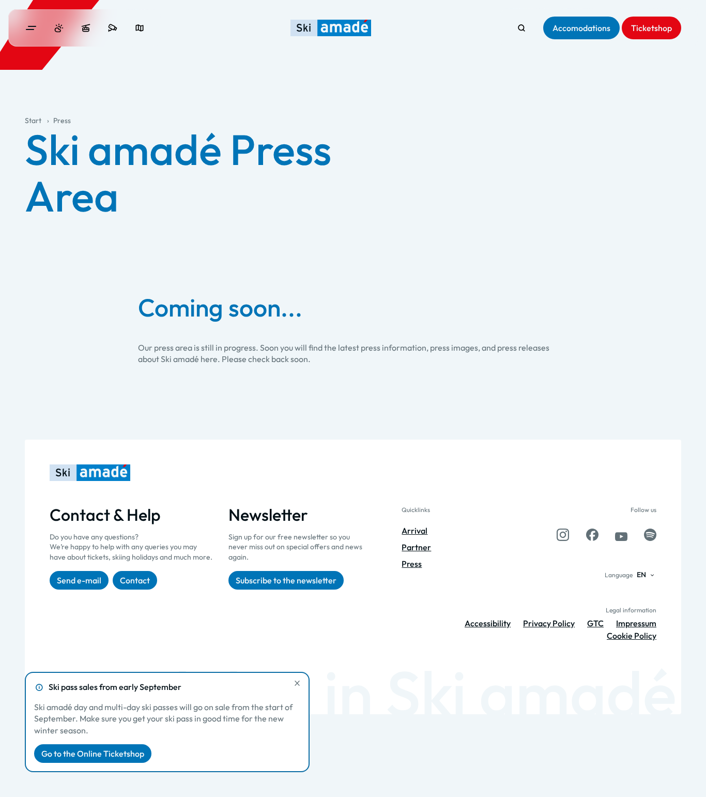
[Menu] (31, 28)
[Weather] (59, 28)
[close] (297, 683)
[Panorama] (139, 28)
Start (33, 120)
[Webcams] (113, 28)
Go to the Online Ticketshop (92, 753)
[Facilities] (86, 28)
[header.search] (521, 28)
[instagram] (563, 535)
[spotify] (650, 535)
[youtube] (621, 535)
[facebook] (592, 535)
